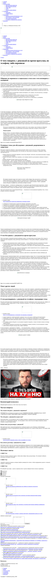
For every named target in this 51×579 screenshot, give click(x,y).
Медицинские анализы (11, 6)
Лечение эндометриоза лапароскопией (9, 529)
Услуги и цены (6, 4)
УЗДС (7, 8)
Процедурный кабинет (11, 10)
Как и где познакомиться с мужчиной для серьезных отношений (17, 314)
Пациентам (5, 14)
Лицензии (8, 12)
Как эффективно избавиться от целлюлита (12, 553)
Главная (5, 1)
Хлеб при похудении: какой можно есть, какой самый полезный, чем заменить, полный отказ (24, 558)
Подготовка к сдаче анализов (12, 17)
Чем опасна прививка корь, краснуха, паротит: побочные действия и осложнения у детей (21, 534)
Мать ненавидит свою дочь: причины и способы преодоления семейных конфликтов (25, 504)
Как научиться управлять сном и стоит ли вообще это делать (17, 440)
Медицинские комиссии (11, 5)
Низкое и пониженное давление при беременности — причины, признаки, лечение (22, 551)
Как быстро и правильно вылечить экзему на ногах (12, 527)
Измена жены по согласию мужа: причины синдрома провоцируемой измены (23, 495)
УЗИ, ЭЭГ (8, 7)
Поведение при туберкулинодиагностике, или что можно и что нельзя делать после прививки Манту (24, 536)
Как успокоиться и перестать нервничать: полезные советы (16, 201)
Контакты (5, 20)
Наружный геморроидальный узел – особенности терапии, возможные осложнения (20, 544)
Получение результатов (11, 18)
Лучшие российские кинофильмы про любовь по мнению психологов (22, 486)
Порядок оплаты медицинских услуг (14, 16)
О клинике (5, 11)
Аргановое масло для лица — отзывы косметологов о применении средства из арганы (22, 548)
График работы (9, 13)
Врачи (4, 2)
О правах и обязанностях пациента (14, 19)
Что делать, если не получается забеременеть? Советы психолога (15, 532)
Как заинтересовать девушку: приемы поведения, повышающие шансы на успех (24, 513)
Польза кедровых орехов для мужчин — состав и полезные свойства (18, 556)
